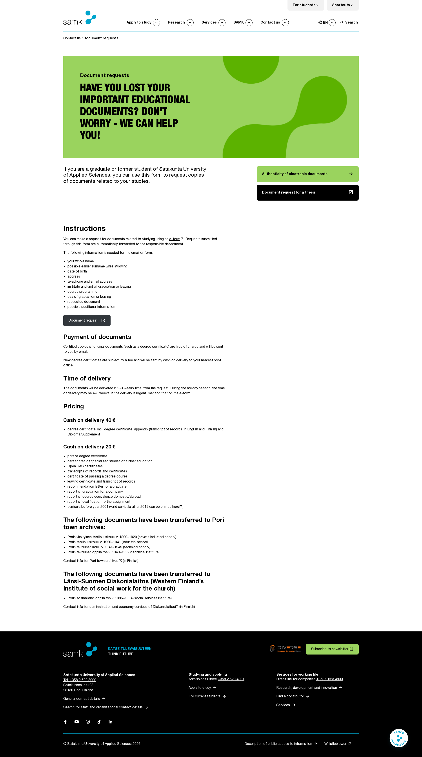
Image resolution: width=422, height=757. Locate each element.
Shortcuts (345, 6)
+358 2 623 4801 (231, 679)
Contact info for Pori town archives (92, 561)
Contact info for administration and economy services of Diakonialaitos (120, 607)
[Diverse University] (285, 649)
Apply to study (139, 22)
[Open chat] (398, 740)
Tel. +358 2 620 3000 (79, 680)
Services (209, 22)
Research (176, 22)
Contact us (270, 22)
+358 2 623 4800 (329, 679)
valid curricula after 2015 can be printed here (146, 507)
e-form (176, 239)
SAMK (238, 22)
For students (308, 6)
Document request (83, 320)
